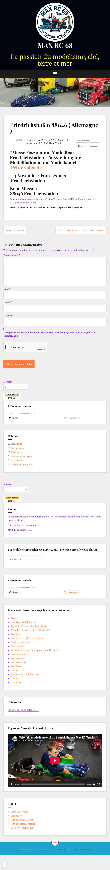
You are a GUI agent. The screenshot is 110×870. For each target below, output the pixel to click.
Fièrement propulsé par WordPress (38, 849)
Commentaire (11, 254)
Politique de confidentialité (25, 674)
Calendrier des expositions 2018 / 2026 (30, 630)
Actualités (16, 634)
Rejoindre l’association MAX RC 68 (28, 626)
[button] (88, 146)
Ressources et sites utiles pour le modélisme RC (35, 650)
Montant (7, 381)
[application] (55, 760)
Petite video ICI (27, 167)
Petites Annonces (20, 654)
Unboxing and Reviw (22, 464)
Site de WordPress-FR (22, 827)
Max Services (17, 658)
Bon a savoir (17, 447)
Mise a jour (17, 452)
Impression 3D (18, 662)
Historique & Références (23, 622)
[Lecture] (11, 784)
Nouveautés (17, 460)
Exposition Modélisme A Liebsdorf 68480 (81, 230)
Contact (15, 670)
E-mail (7, 302)
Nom (6, 288)
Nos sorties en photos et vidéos (27, 638)
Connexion (16, 682)
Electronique (17, 646)
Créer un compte (19, 811)
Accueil (14, 618)
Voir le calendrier (70, 417)
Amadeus (70, 849)
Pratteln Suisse (15, 230)
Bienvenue (16, 443)
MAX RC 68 (55, 45)
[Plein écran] (98, 784)
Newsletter (16, 666)
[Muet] (93, 784)
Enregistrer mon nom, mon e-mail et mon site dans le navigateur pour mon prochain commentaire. (49, 334)
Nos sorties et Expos (21, 456)
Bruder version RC (20, 642)
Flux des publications (22, 819)
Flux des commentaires (23, 823)
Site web (8, 315)
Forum (14, 678)
